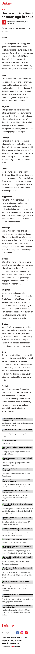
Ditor (3, 9)
